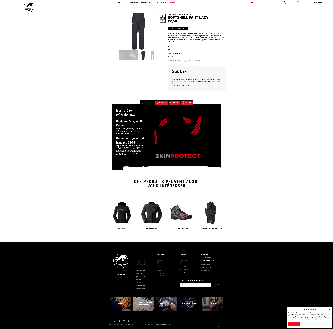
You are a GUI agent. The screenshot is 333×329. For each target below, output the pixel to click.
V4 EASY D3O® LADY (181, 229)
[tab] (147, 102)
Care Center (159, 3)
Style (137, 257)
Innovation (145, 3)
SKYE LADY (121, 229)
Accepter (294, 324)
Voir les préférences (321, 324)
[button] (329, 309)
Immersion (173, 3)
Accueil (169, 14)
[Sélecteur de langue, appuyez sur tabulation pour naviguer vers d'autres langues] (253, 3)
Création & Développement (188, 257)
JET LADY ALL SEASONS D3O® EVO (211, 229)
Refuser (306, 324)
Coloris (170, 47)
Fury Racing (160, 270)
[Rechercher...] (284, 2)
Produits (121, 3)
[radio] (169, 50)
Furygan (133, 3)
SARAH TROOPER (151, 229)
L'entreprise (160, 257)
